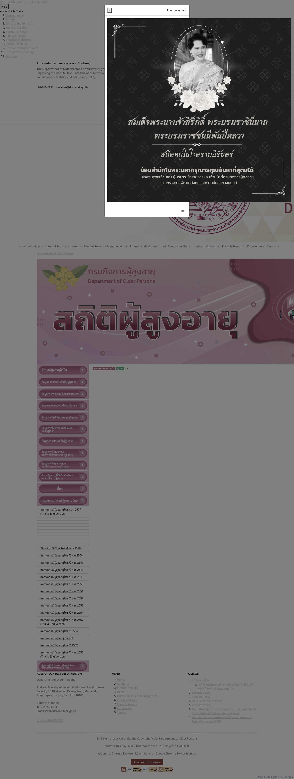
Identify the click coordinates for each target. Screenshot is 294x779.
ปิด (182, 211)
